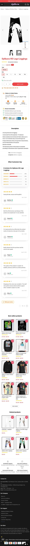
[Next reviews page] (27, 306)
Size (3, 72)
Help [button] (27, 544)
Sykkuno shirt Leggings (7, 450)
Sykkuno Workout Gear (11, 9)
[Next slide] (27, 30)
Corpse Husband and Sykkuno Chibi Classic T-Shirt (21, 397)
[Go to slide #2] (18, 52)
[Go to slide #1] (11, 52)
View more (15, 406)
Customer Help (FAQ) (6, 519)
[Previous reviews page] (20, 306)
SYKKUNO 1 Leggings (7, 429)
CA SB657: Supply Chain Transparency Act (10, 504)
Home (2, 9)
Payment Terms (4, 513)
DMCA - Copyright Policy (6, 502)
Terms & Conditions (5, 498)
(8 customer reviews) (13, 62)
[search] (26, 4)
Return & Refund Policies (6, 515)
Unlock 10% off (3, 539)
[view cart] (28, 4)
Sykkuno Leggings (23, 9)
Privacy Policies (4, 500)
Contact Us (3, 517)
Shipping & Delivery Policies (7, 511)
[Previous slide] (2, 30)
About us (3, 496)
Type (3, 67)
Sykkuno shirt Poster (6, 333)
